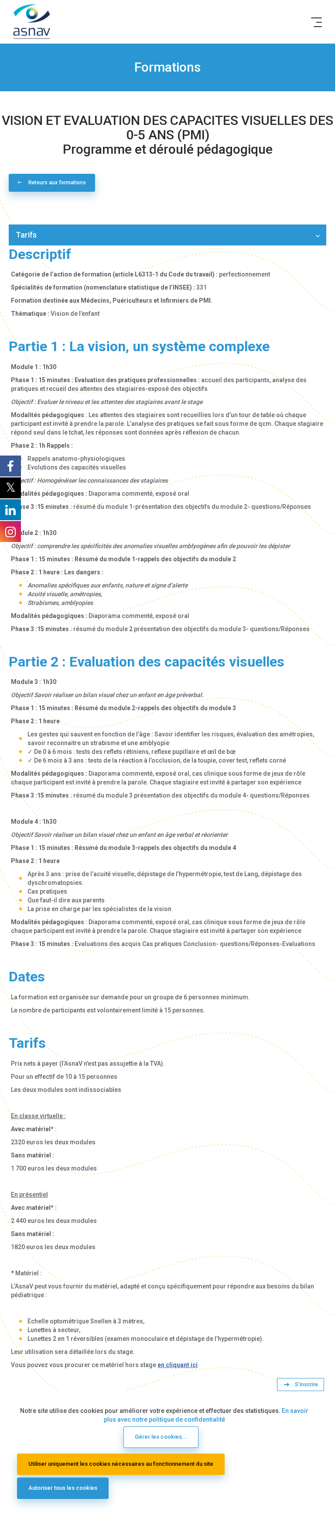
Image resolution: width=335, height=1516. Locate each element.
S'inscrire (306, 1384)
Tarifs (26, 234)
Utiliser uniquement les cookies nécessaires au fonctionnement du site (120, 1464)
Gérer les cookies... (161, 1436)
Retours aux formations (57, 183)
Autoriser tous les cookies (62, 1488)
